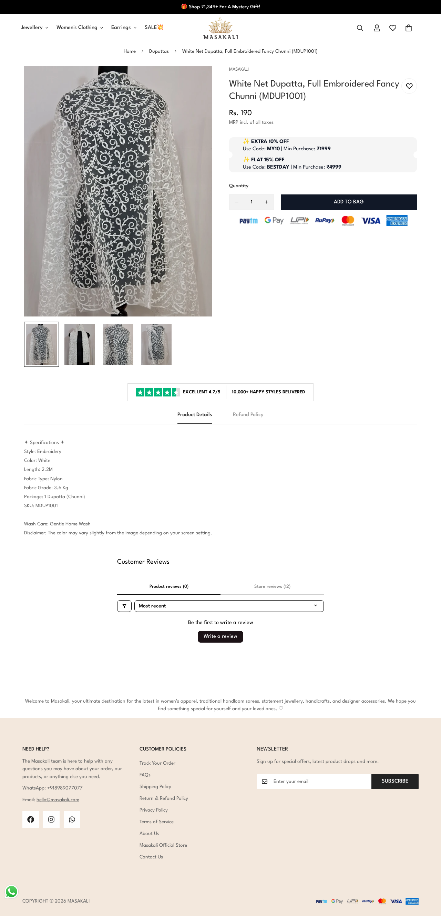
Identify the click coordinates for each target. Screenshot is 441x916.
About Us (149, 833)
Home (130, 51)
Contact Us (151, 857)
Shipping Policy (155, 786)
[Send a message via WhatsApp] (11, 892)
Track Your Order (157, 763)
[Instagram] (51, 819)
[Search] (360, 28)
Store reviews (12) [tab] (272, 586)
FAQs (145, 775)
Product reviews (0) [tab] (169, 586)
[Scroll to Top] (427, 878)
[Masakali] (220, 28)
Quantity (238, 185)
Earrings (121, 27)
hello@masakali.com (58, 799)
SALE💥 (154, 27)
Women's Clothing (77, 27)
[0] (409, 28)
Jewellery (32, 27)
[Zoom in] (197, 80)
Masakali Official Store (163, 845)
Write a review (220, 636)
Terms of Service (157, 821)
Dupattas (159, 51)
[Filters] (124, 606)
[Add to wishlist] (409, 86)
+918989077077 (65, 788)
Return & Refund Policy (164, 798)
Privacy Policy (154, 810)
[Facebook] (30, 819)
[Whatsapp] (72, 819)
